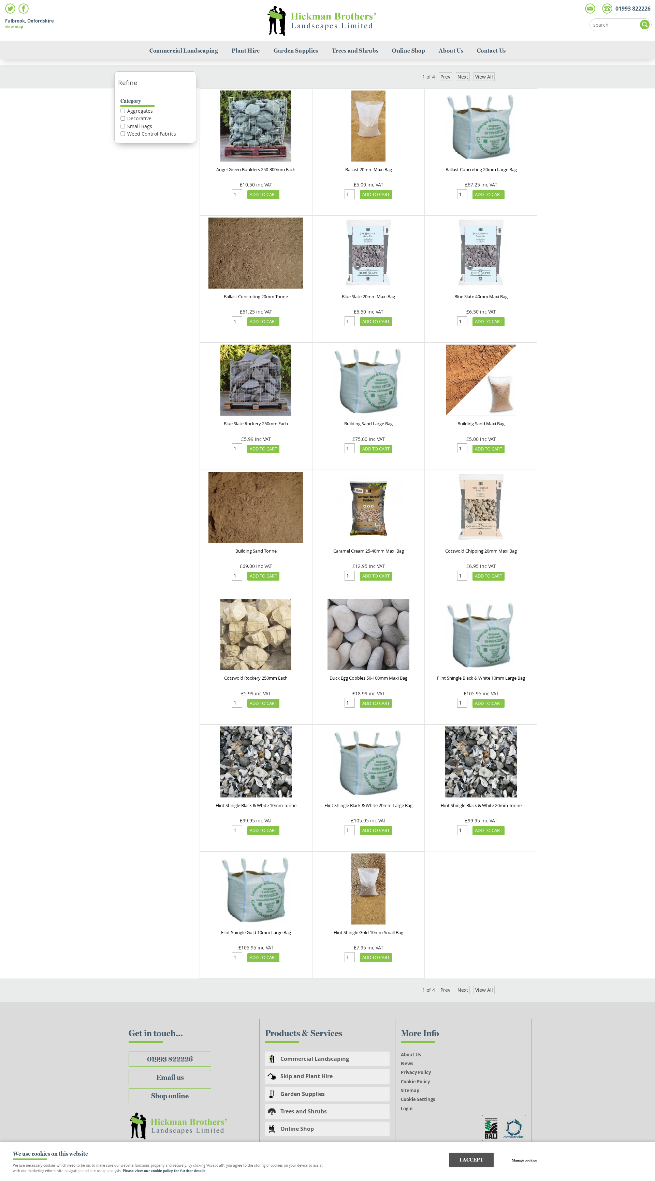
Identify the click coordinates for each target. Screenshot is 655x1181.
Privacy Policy (416, 1072)
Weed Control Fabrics (151, 133)
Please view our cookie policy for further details (164, 1170)
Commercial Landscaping (183, 50)
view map (14, 26)
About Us (451, 50)
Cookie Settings (418, 1099)
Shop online (170, 1096)
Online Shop (408, 50)
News (407, 1063)
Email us (170, 1077)
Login (407, 1109)
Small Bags (139, 126)
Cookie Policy (415, 1082)
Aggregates (140, 111)
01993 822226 (170, 1059)
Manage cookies (524, 1160)
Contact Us (491, 50)
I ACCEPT (471, 1159)
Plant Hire (246, 50)
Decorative (139, 118)
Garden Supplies (296, 50)
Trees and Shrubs (355, 50)
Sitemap (410, 1090)
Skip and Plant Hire (306, 1076)
